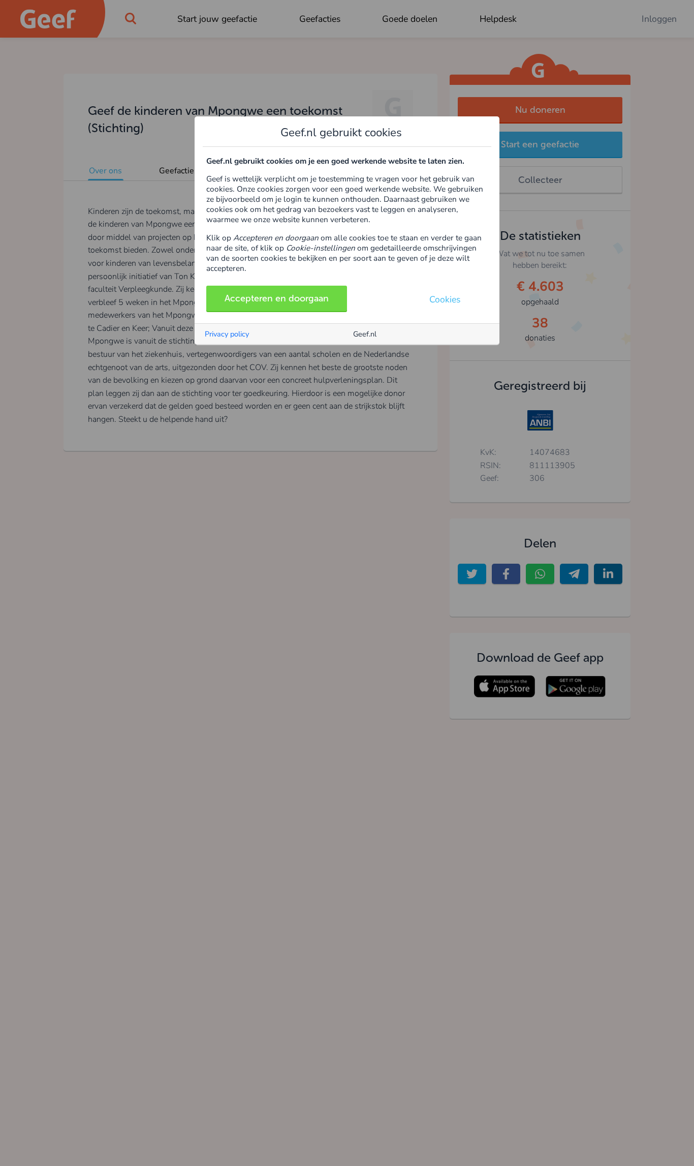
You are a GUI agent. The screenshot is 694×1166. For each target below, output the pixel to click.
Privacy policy (227, 334)
